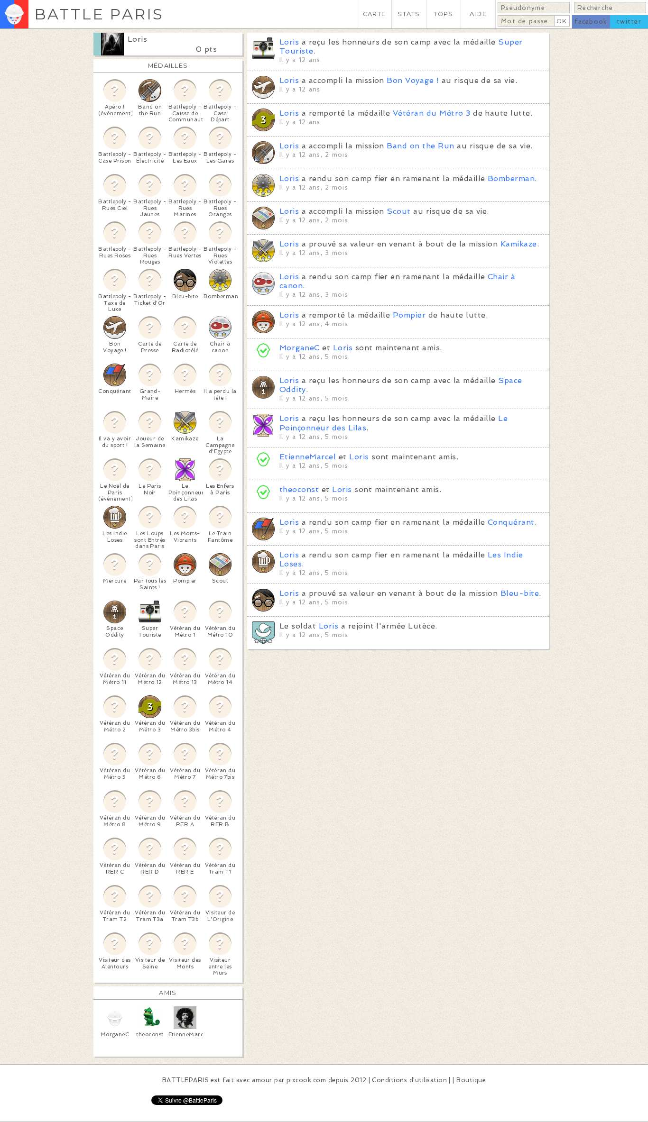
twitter (629, 21)
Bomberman (511, 178)
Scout (398, 211)
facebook (590, 21)
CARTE (374, 14)
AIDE (478, 14)
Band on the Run (420, 145)
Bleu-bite (519, 593)
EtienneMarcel (307, 456)
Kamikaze (518, 243)
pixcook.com (306, 1080)
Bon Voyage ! (413, 80)
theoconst (299, 489)
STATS (409, 14)
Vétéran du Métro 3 (432, 113)
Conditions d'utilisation (409, 1080)
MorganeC (299, 347)
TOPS (443, 14)
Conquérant (511, 522)
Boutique (471, 1080)
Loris (137, 39)
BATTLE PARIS (99, 14)
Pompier (409, 314)
